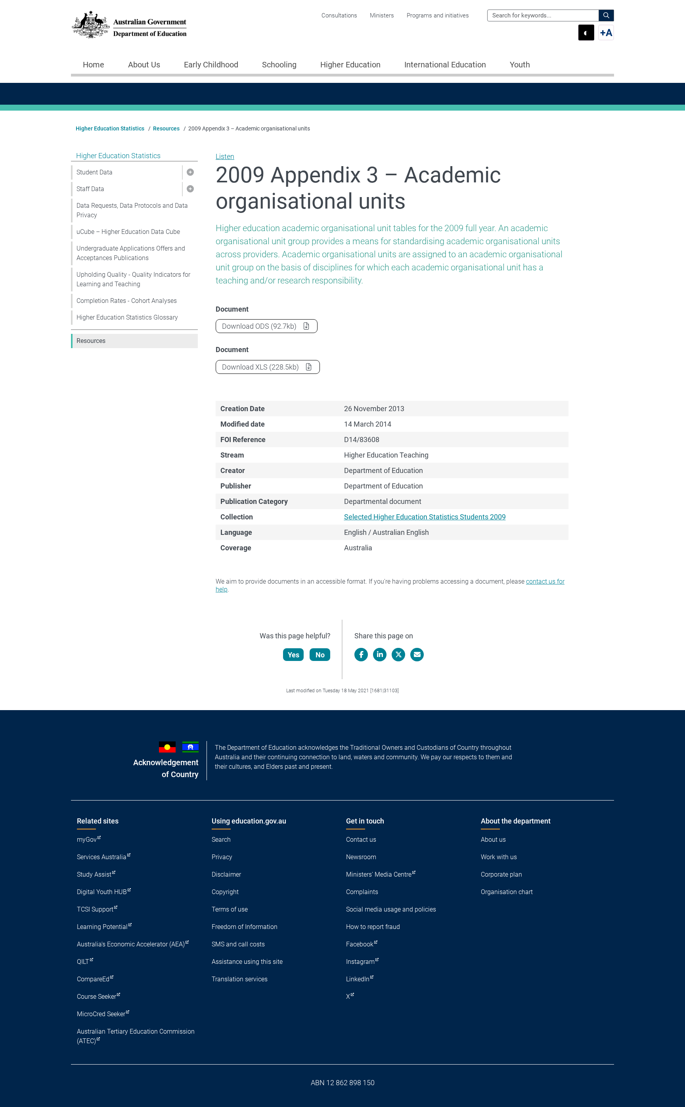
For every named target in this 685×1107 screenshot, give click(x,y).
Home (93, 64)
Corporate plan (501, 874)
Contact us (361, 839)
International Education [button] (445, 64)
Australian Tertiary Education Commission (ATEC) (136, 1036)
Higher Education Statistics (110, 128)
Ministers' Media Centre (378, 874)
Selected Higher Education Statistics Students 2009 (425, 517)
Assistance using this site (247, 961)
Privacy (222, 857)
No (320, 655)
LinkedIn (357, 979)
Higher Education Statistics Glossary (127, 317)
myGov (87, 839)
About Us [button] (144, 64)
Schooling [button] (279, 64)
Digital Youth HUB (102, 892)
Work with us (499, 857)
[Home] (129, 24)
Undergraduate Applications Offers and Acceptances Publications (131, 253)
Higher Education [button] (350, 64)
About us (493, 839)
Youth (520, 64)
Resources (166, 128)
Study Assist (94, 874)
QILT (83, 961)
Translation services (240, 979)
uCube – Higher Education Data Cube (128, 232)
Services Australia (101, 857)
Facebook (359, 944)
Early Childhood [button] (211, 64)
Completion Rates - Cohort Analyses (127, 301)
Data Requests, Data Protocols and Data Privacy (132, 210)
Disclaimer (226, 874)
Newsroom (361, 857)
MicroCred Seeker (101, 1014)
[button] (190, 172)
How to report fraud (373, 927)
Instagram (360, 961)
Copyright (225, 892)
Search (221, 839)
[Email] (417, 654)
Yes (293, 655)
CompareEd (93, 979)
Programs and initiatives (438, 15)
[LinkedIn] (380, 654)
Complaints (362, 892)
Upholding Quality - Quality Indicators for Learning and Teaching (133, 279)
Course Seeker (96, 996)
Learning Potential (102, 927)
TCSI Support (95, 909)
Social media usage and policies (391, 909)
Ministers (382, 15)
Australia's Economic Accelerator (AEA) (131, 944)
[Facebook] (361, 654)
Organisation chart (507, 892)
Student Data (95, 172)
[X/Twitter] (398, 654)
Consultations (339, 15)
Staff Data (90, 189)
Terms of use (230, 909)
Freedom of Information (244, 927)
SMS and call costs (238, 944)
